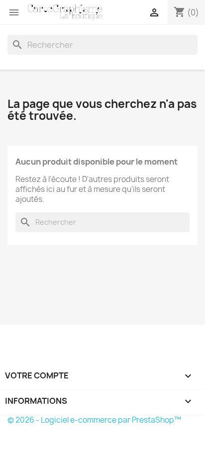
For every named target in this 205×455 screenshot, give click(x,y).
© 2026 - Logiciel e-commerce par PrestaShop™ (94, 420)
